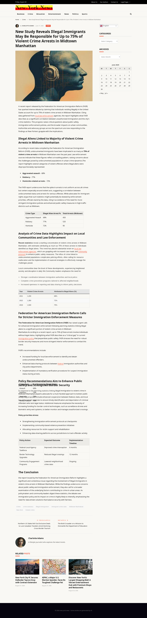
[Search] (131, 14)
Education (40, 14)
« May (101, 93)
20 (120, 82)
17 (106, 82)
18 (111, 82)
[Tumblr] (8, 145)
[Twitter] (8, 117)
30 (102, 89)
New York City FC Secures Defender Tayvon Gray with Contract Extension (26, 580)
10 (106, 79)
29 (129, 86)
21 (124, 82)
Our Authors (104, 2)
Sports (84, 14)
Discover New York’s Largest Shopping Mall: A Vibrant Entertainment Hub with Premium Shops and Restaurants (80, 582)
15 (129, 79)
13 (120, 79)
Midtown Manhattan (76, 507)
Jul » (106, 93)
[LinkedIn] (8, 123)
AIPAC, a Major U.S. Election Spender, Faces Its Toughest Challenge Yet (53, 580)
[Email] (8, 134)
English (106, 26)
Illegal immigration (42, 507)
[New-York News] (34, 7)
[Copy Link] (8, 139)
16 (102, 82)
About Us (94, 2)
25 (111, 86)
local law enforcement (44, 115)
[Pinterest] (8, 128)
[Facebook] (8, 112)
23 (102, 86)
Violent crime (30, 510)
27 (120, 86)
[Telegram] (8, 161)
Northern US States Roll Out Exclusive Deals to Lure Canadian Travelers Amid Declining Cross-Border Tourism (34, 525)
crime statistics (28, 507)
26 (115, 86)
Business (20, 14)
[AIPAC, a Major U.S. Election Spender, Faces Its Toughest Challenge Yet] (54, 567)
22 (129, 82)
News (66, 14)
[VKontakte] (8, 156)
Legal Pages (124, 2)
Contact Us (114, 2)
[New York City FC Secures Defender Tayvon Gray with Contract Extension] (27, 567)
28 (124, 86)
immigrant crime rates (59, 507)
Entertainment (54, 14)
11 (111, 79)
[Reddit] (8, 150)
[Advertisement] (78, 7)
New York (19, 510)
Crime (30, 14)
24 (106, 86)
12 (115, 79)
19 (115, 82)
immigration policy (26, 338)
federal (60, 363)
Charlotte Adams (28, 26)
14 (124, 79)
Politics (75, 14)
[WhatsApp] (8, 167)
